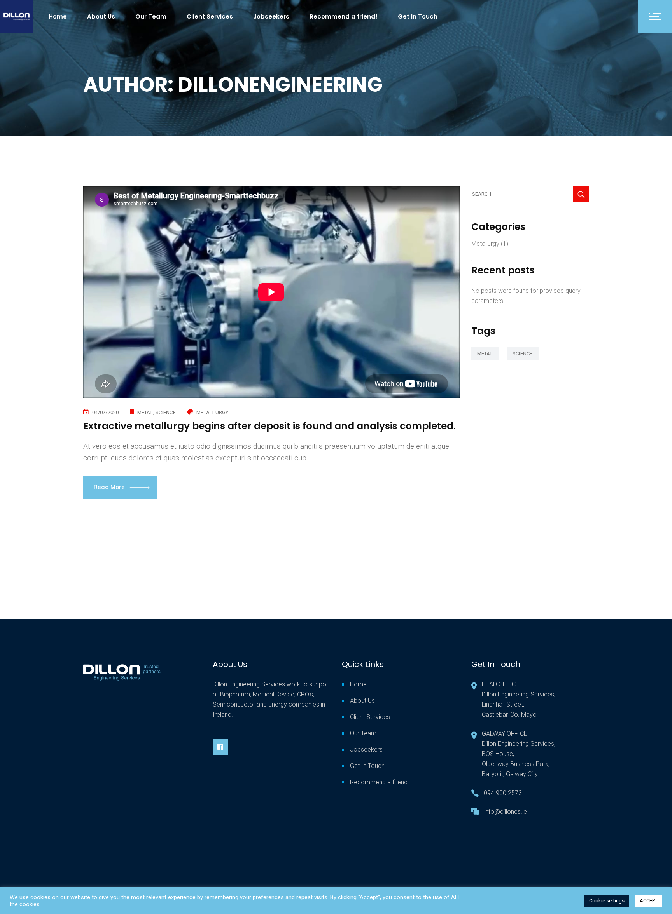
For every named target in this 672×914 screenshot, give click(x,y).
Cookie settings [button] (607, 901)
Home (358, 684)
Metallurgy (212, 412)
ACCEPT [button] (649, 901)
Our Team (363, 733)
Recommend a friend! (379, 782)
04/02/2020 (105, 412)
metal (145, 412)
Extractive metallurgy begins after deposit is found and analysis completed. (269, 426)
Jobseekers (366, 749)
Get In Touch (367, 766)
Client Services (370, 717)
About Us (362, 700)
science (166, 412)
